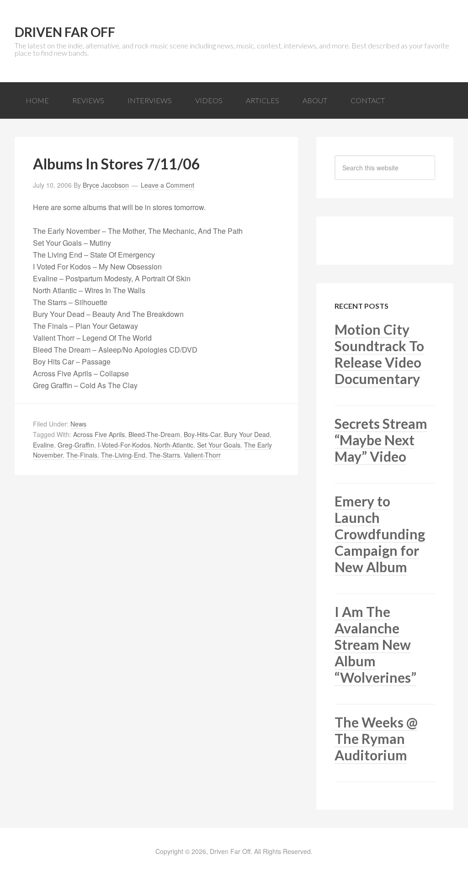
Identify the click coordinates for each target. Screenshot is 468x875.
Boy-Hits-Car (202, 434)
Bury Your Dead (247, 434)
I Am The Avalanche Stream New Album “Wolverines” (375, 644)
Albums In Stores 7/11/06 (116, 164)
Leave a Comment (167, 185)
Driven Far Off (65, 32)
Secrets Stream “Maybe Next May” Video (381, 439)
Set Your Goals (218, 444)
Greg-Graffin (76, 444)
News (78, 423)
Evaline (43, 444)
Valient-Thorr (202, 454)
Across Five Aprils (99, 434)
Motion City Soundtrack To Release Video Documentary (379, 354)
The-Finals (81, 454)
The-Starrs (164, 454)
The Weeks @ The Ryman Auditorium (376, 738)
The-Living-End (123, 454)
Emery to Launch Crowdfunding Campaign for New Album (380, 534)
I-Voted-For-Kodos (124, 444)
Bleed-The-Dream (154, 434)
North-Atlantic (173, 444)
